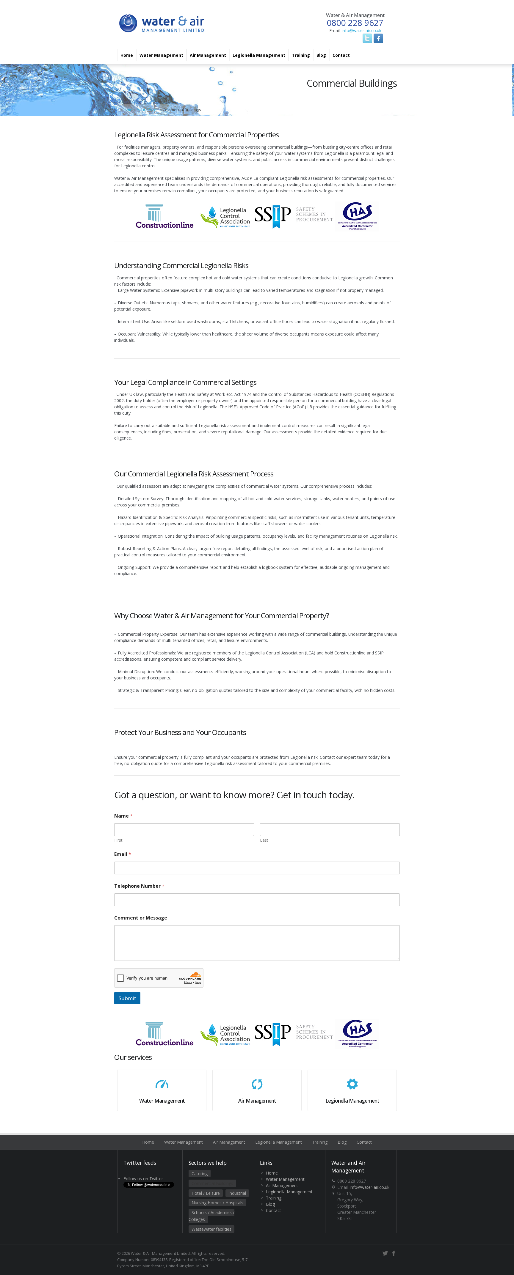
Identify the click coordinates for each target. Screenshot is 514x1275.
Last (264, 840)
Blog (321, 55)
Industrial (237, 1193)
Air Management (208, 55)
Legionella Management (259, 55)
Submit (127, 998)
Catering (200, 1173)
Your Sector (147, 109)
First (118, 840)
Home (126, 55)
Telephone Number (139, 886)
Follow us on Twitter (143, 1178)
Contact (341, 55)
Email (122, 854)
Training (301, 55)
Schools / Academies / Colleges (211, 1216)
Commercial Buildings (212, 1183)
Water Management (161, 55)
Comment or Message (140, 918)
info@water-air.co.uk (361, 30)
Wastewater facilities (211, 1229)
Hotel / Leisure (206, 1193)
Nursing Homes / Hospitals (217, 1202)
